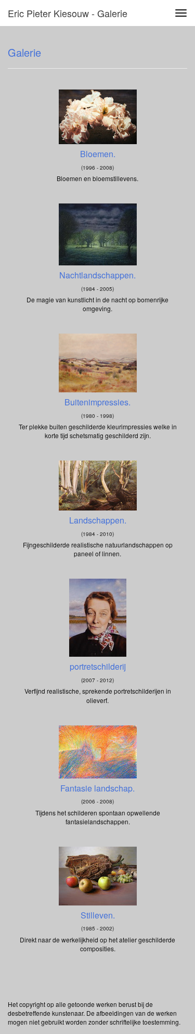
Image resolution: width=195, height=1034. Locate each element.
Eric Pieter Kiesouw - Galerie (67, 13)
